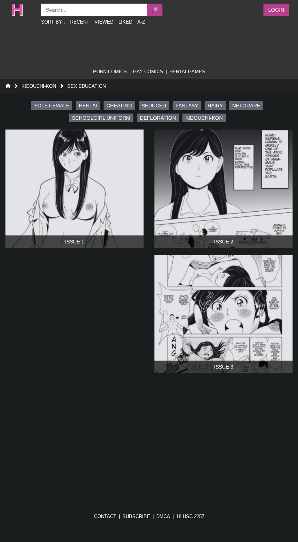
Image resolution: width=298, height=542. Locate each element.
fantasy (187, 105)
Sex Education (86, 86)
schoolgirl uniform (101, 118)
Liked (125, 22)
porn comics (110, 71)
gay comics (148, 71)
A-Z (141, 22)
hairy (215, 105)
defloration (158, 118)
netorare (246, 105)
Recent (79, 22)
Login (276, 10)
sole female (51, 105)
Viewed (103, 22)
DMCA (163, 516)
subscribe (136, 516)
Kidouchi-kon (38, 86)
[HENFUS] (22, 10)
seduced (154, 105)
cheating (119, 105)
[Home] (8, 86)
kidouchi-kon (204, 118)
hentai (88, 105)
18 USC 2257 (190, 516)
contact (105, 516)
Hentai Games (187, 71)
